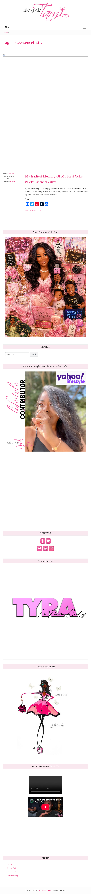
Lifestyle (12, 181)
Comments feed (12, 872)
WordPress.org (12, 876)
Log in (9, 864)
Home (6, 33)
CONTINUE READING (33, 211)
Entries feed (11, 868)
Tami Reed (11, 173)
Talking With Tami (45, 890)
